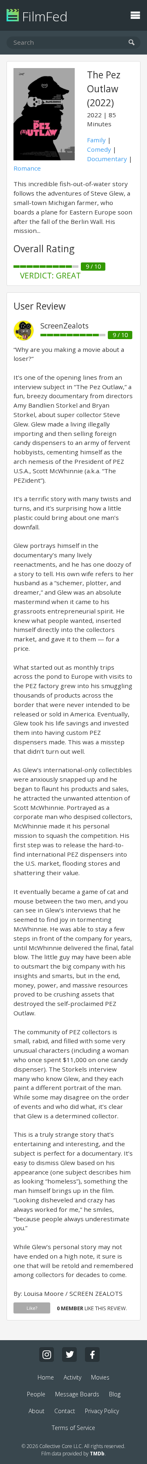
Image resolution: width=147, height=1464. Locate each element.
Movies (100, 1377)
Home (46, 1377)
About (37, 1411)
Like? (32, 1308)
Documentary (107, 159)
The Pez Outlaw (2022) (103, 88)
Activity (72, 1377)
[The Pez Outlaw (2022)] (44, 158)
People (36, 1394)
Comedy (99, 149)
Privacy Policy (102, 1411)
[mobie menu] (135, 14)
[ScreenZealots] (23, 338)
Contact (64, 1411)
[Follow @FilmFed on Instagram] (46, 1354)
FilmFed (43, 16)
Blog (114, 1394)
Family (96, 140)
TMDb (97, 1453)
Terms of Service (73, 1428)
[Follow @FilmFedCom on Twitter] (69, 1354)
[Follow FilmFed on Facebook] (92, 1354)
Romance (27, 168)
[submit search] (131, 43)
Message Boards (77, 1394)
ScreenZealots (64, 326)
